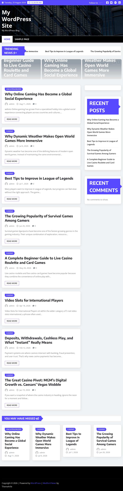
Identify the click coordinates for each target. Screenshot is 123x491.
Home (7, 39)
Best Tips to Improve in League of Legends (96, 67)
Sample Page (22, 39)
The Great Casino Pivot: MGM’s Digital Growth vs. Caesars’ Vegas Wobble (36, 382)
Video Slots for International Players (34, 300)
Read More (12, 119)
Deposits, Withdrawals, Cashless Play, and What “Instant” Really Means (39, 340)
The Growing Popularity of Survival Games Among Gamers (106, 439)
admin (11, 104)
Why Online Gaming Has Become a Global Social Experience (20, 67)
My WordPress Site (16, 18)
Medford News (49, 483)
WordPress (36, 483)
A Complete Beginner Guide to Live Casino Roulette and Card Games (38, 260)
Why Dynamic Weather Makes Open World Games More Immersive (59, 65)
